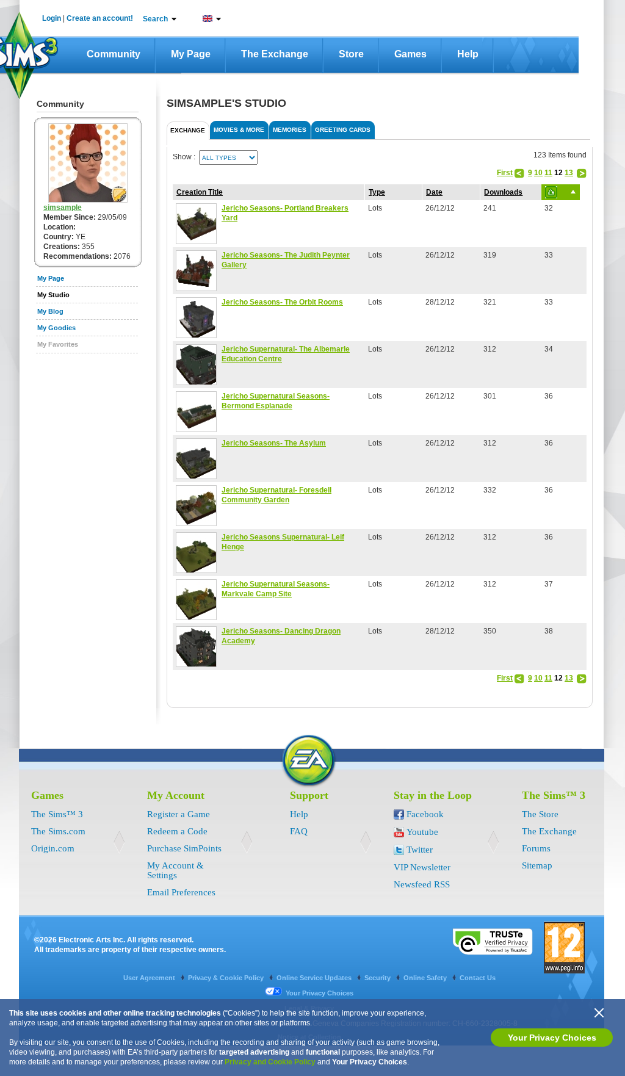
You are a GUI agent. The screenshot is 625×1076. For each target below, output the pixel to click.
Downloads (503, 192)
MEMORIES (289, 129)
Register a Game (178, 814)
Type (377, 192)
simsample (62, 207)
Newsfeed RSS (422, 884)
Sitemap (537, 865)
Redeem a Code (177, 831)
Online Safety (426, 977)
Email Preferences (181, 892)
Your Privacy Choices (552, 1037)
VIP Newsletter (422, 867)
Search (155, 19)
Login (51, 18)
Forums (536, 848)
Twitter (419, 849)
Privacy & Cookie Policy (227, 977)
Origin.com (52, 848)
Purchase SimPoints (184, 848)
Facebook (425, 814)
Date (434, 192)
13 (569, 172)
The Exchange (274, 54)
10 (538, 172)
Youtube (422, 832)
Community (113, 54)
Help (468, 54)
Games (410, 54)
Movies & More (239, 129)
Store (351, 54)
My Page (191, 54)
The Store (540, 814)
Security (378, 977)
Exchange (187, 130)
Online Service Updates (314, 977)
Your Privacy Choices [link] (319, 993)
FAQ (299, 831)
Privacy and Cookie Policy (270, 1062)
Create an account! (100, 18)
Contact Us (478, 977)
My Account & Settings (175, 870)
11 (548, 172)
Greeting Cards (342, 129)
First (505, 172)
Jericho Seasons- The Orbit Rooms (282, 302)
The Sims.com (58, 831)
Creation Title (199, 192)
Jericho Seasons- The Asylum (274, 443)
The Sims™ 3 (57, 814)
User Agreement (150, 977)
